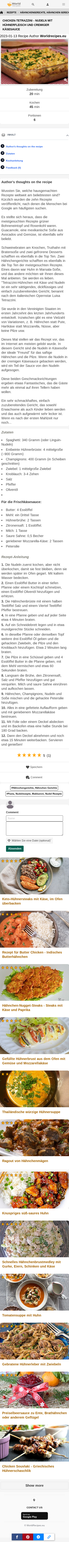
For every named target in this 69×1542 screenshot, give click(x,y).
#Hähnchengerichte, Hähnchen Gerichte (34, 787)
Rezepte (11, 12)
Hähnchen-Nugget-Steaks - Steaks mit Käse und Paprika (32, 1008)
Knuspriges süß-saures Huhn (25, 1213)
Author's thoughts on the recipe (24, 146)
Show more (34, 1485)
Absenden (14, 848)
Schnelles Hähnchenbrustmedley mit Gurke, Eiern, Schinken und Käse (31, 1264)
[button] (63, 4)
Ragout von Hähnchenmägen (25, 1161)
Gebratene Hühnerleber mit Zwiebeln (31, 1364)
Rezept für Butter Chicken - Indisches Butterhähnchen (32, 954)
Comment (36, 777)
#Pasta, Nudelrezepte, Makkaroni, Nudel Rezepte (34, 793)
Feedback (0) (13, 167)
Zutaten (10, 153)
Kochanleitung (14, 160)
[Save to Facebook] (17, 1537)
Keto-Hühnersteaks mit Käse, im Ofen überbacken (32, 901)
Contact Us (34, 1507)
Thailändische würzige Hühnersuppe (31, 1112)
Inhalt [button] (11, 135)
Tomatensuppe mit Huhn (21, 1315)
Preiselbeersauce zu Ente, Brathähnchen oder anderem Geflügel (34, 1415)
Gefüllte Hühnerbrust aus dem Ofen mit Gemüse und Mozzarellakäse (33, 1061)
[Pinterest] (34, 1500)
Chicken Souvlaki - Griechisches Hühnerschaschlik (28, 1468)
